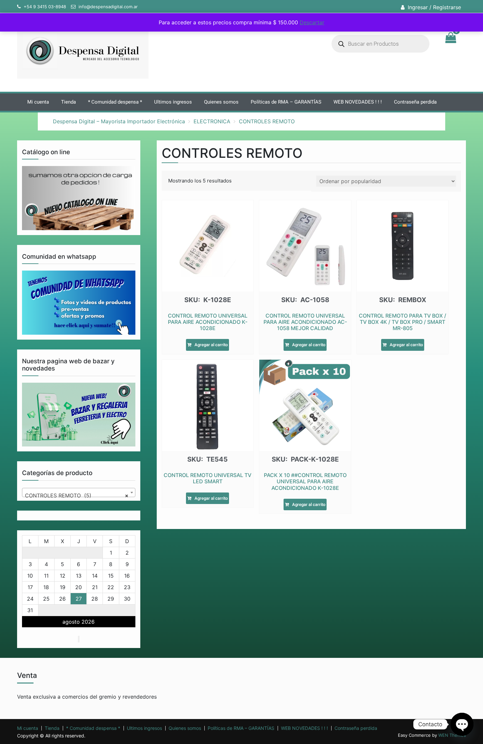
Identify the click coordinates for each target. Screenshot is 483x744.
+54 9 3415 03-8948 (45, 6)
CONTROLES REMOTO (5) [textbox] (76, 495)
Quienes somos (221, 102)
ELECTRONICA (212, 121)
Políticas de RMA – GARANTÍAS (286, 102)
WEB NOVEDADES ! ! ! (358, 102)
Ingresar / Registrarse (434, 7)
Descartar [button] (312, 22)
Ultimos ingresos (173, 102)
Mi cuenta (38, 102)
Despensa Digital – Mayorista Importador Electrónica (119, 121)
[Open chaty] (461, 724)
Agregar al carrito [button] (211, 345)
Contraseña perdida (415, 102)
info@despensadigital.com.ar (108, 6)
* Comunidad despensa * (115, 102)
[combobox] (78, 492)
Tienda (68, 102)
